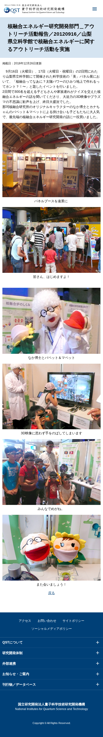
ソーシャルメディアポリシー (51, 628)
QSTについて (12, 642)
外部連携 (9, 663)
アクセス (25, 621)
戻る (51, 593)
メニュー (94, 8)
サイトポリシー (73, 621)
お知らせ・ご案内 (15, 674)
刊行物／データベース (19, 684)
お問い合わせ (47, 621)
